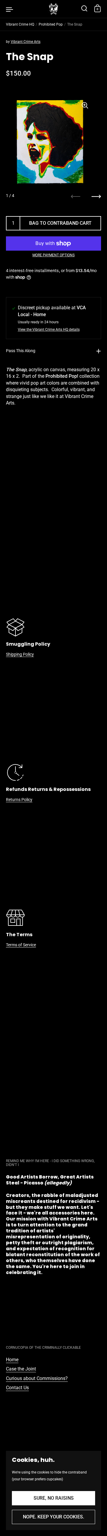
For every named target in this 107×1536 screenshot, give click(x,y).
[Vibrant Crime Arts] (53, 9)
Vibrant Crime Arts (25, 42)
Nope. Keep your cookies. (53, 1517)
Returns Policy (19, 799)
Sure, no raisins (54, 1498)
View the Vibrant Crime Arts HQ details (49, 330)
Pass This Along (20, 350)
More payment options (53, 255)
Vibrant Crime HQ (20, 24)
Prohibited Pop (51, 24)
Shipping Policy (20, 654)
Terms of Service (21, 944)
